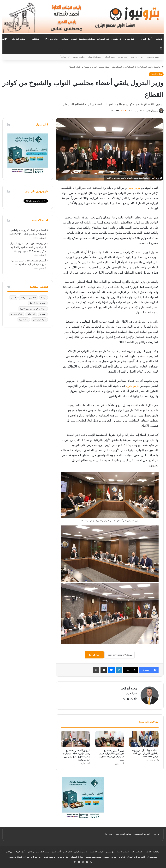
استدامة (65, 39)
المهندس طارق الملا (38, 303)
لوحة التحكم (110, 57)
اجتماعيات (67, 851)
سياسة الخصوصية (123, 834)
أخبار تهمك (56, 851)
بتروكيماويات (103, 39)
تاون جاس (31, 314)
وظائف (31, 851)
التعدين (148, 851)
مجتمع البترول (18, 39)
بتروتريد (43, 314)
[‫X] (131, 699)
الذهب (13, 297)
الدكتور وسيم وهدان (28, 297)
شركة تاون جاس (39, 320)
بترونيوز (158, 39)
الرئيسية (158, 67)
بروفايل (9, 851)
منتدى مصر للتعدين (93, 857)
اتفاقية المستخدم (142, 834)
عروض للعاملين (81, 851)
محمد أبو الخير (152, 111)
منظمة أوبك (23, 320)
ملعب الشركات (42, 851)
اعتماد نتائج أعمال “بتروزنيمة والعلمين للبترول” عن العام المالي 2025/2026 (145, 753)
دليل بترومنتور (79, 57)
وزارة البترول (134, 67)
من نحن (156, 834)
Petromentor (51, 39)
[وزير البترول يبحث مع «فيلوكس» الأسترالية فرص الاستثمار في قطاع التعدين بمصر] (109, 739)
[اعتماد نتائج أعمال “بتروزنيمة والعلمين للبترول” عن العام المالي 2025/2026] (144, 739)
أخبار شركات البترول (136, 857)
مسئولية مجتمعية (87, 39)
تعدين (74, 39)
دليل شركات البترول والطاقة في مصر (25, 857)
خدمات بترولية (123, 851)
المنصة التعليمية (97, 851)
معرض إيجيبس (109, 857)
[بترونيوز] (83, 17)
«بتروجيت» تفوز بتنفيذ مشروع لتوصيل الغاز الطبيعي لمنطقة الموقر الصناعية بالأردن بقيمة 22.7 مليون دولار (28, 247)
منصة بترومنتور (153, 57)
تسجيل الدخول (94, 57)
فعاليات (35, 39)
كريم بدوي (134, 187)
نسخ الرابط (94, 655)
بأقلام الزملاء (20, 851)
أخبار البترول (146, 39)
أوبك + (43, 297)
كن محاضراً (65, 57)
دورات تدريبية (137, 57)
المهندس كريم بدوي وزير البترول (32, 308)
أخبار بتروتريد (63, 857)
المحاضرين (123, 57)
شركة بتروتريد (16, 314)
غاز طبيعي (116, 39)
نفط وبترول (129, 39)
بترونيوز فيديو (49, 857)
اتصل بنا (109, 834)
